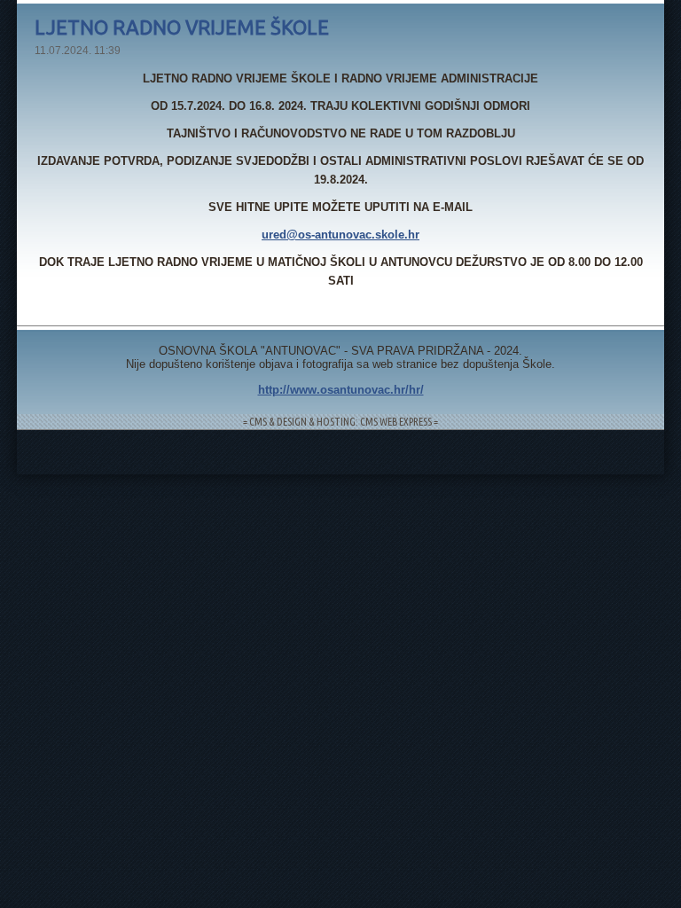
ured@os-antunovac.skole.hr (340, 234)
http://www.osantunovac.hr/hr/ (341, 389)
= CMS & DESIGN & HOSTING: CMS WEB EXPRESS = (340, 421)
